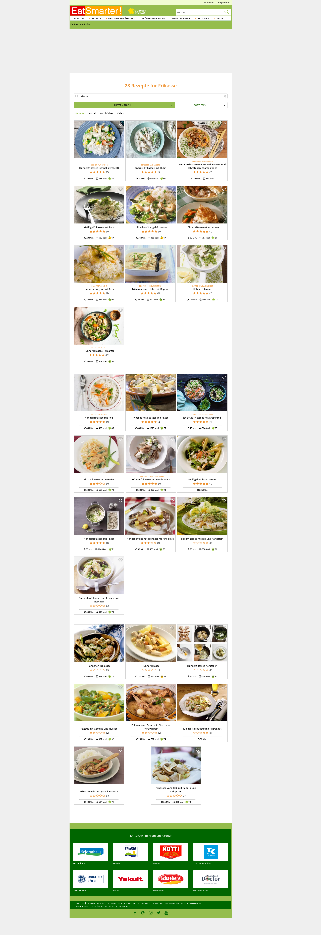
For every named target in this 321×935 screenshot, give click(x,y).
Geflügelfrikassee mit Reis (99, 227)
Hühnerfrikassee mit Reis (99, 417)
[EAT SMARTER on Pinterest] (142, 912)
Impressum (129, 903)
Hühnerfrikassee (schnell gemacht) (99, 168)
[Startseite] (96, 11)
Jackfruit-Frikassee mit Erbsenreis (202, 417)
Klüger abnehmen (153, 18)
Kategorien (124, 906)
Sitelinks (101, 903)
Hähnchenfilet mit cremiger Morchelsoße (150, 538)
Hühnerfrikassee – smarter (99, 350)
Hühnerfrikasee (150, 665)
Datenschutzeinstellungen (165, 903)
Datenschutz (143, 903)
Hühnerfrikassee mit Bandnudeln (151, 479)
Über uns (80, 903)
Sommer (79, 18)
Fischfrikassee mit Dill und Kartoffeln (202, 538)
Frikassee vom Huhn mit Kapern (150, 289)
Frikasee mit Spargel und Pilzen (151, 417)
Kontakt (112, 903)
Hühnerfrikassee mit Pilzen (99, 538)
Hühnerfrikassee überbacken (202, 227)
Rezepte (96, 18)
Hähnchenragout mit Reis (99, 289)
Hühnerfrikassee (202, 289)
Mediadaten (111, 906)
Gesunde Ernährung (121, 18)
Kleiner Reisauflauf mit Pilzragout (202, 728)
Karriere (91, 903)
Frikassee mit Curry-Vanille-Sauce (99, 791)
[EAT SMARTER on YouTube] (166, 912)
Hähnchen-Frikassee (99, 665)
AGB (120, 903)
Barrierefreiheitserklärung (89, 906)
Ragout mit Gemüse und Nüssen (99, 728)
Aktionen (203, 18)
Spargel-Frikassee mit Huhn (150, 168)
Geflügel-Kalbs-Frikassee (202, 479)
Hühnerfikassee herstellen (202, 665)
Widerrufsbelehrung (191, 903)
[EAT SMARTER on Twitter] (158, 912)
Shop (220, 18)
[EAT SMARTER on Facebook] (135, 912)
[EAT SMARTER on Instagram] (150, 912)
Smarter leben (181, 18)
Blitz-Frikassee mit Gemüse (99, 479)
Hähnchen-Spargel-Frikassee (151, 227)
